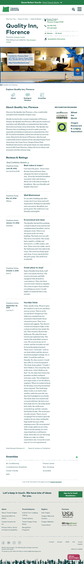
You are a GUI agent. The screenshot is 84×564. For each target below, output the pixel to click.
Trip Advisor (69, 524)
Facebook (3, 542)
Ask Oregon (45, 513)
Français (51, 542)
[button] (17, 162)
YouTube (8, 542)
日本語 (67, 542)
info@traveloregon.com (34, 551)
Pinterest (19, 542)
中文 (73, 542)
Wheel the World (74, 115)
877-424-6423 (52, 28)
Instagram (14, 542)
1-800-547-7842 (17, 551)
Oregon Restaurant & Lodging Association (76, 127)
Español (80, 544)
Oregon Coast (19, 37)
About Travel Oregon (9, 513)
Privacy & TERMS (76, 549)
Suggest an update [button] (56, 481)
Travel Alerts (46, 525)
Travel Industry (27, 518)
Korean (80, 542)
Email (60, 33)
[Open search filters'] (73, 9)
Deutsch (59, 542)
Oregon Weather (47, 522)
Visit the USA (67, 514)
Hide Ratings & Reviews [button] (14, 448)
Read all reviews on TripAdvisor (39, 448)
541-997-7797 (51, 25)
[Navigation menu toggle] (79, 9)
